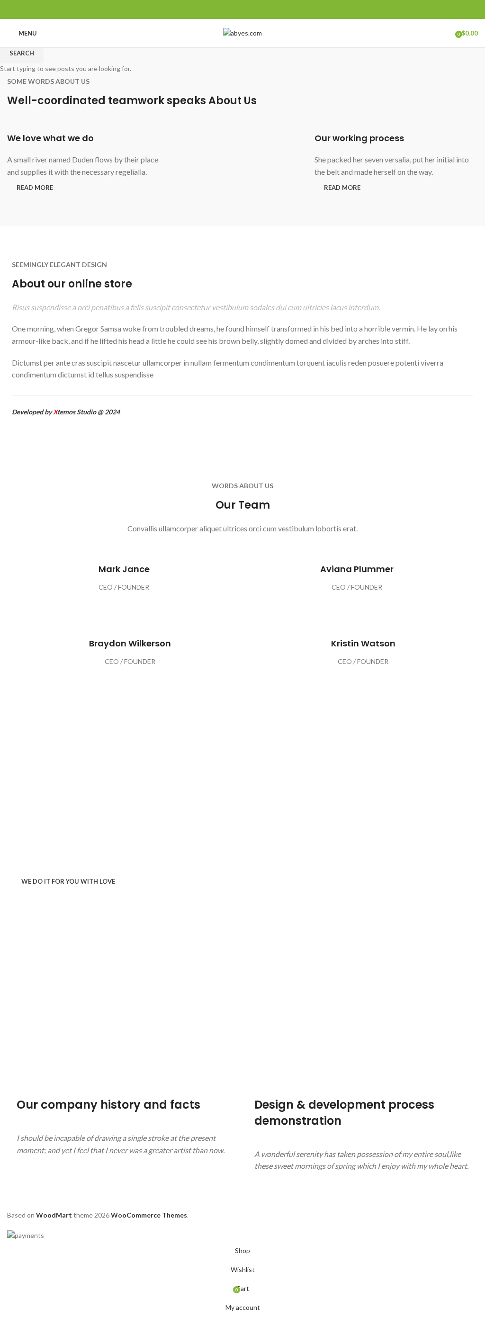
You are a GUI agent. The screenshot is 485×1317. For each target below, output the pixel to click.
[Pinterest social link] (242, 9)
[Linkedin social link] (253, 9)
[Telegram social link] (264, 9)
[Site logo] (242, 32)
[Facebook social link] (221, 9)
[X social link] (231, 9)
